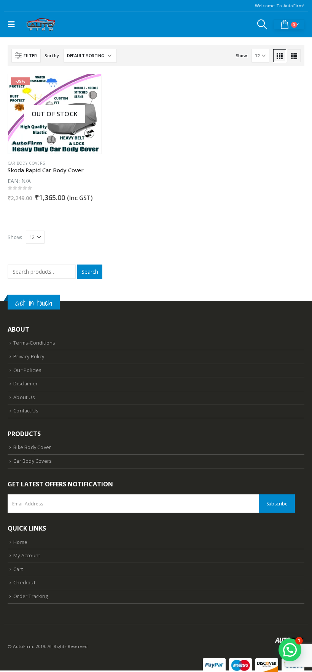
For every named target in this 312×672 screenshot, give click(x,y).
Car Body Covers (26, 163)
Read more (89, 87)
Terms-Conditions (34, 343)
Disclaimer (25, 383)
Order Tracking (30, 596)
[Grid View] (279, 55)
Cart (18, 569)
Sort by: (52, 55)
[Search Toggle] (262, 24)
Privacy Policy (28, 356)
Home (20, 542)
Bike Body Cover (32, 447)
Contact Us (25, 410)
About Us (24, 397)
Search (89, 271)
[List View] (294, 55)
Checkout (24, 582)
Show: (242, 55)
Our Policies (27, 370)
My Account (26, 555)
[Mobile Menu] (13, 24)
